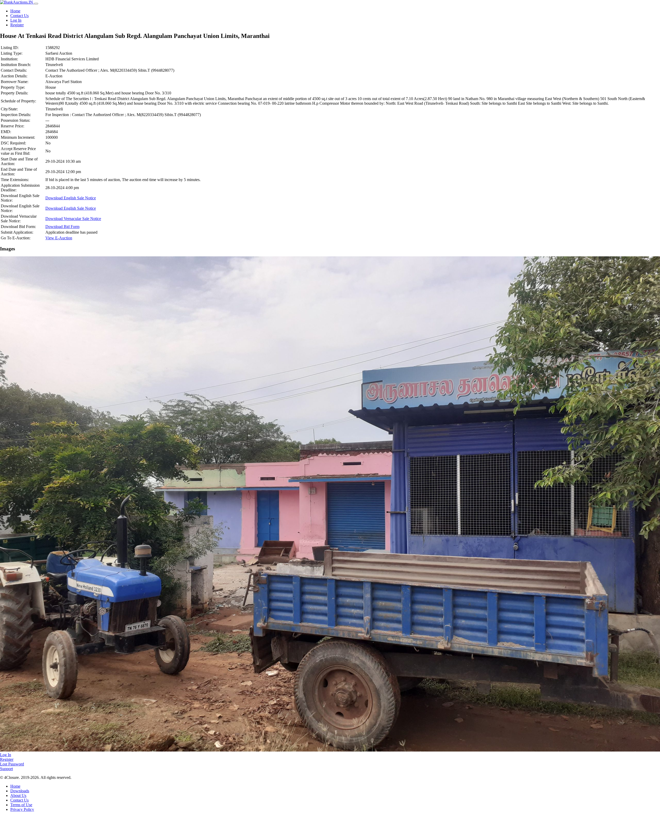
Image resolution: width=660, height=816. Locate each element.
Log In (15, 20)
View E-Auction (58, 238)
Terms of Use (21, 805)
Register (17, 25)
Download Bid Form (62, 226)
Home (15, 11)
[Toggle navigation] (36, 3)
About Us (18, 795)
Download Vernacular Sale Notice (73, 218)
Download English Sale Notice (70, 198)
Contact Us (19, 15)
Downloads (19, 791)
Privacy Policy (22, 809)
